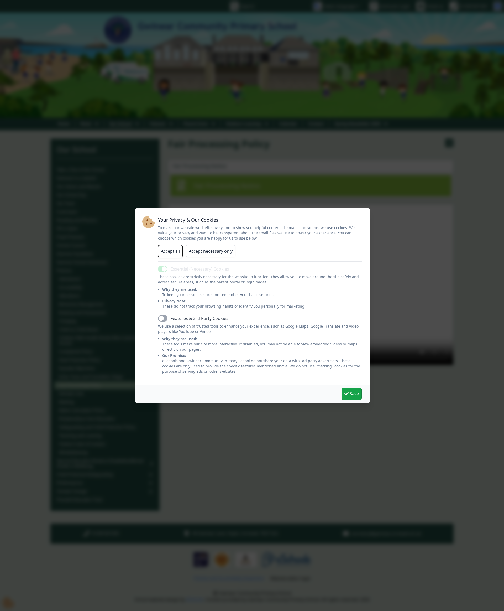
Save (354, 394)
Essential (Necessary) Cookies (200, 269)
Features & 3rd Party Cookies (199, 318)
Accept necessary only (211, 251)
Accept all (170, 251)
